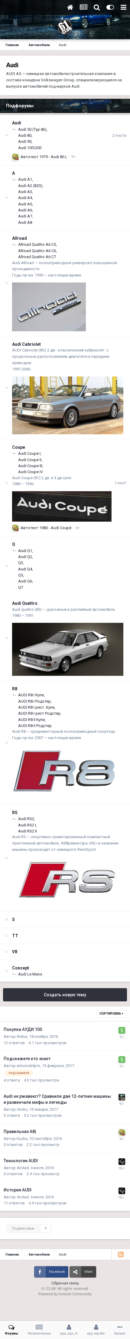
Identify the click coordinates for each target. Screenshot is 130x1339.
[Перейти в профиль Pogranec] (122, 1097)
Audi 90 (24, 141)
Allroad (19, 238)
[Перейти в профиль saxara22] (122, 1030)
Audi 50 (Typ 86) (32, 129)
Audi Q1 (25, 550)
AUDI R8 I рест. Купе (36, 707)
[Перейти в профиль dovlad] (122, 1161)
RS (15, 812)
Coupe (18, 447)
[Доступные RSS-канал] (120, 1254)
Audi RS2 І (27, 825)
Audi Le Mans (30, 974)
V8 (14, 951)
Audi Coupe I (29, 453)
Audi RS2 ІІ (27, 831)
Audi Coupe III (30, 466)
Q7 (20, 587)
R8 (14, 688)
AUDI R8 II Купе (31, 719)
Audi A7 (25, 216)
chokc (22, 1109)
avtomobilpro (28, 1065)
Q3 (20, 562)
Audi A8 (25, 222)
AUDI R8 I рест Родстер (39, 713)
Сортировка (110, 1013)
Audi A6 (25, 210)
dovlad (23, 1168)
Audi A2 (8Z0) (30, 185)
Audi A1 (25, 179)
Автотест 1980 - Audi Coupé (46, 528)
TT (15, 935)
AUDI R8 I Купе (31, 695)
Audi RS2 (26, 818)
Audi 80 (24, 135)
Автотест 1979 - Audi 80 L (44, 156)
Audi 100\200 (29, 147)
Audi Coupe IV (30, 472)
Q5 (20, 575)
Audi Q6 (25, 581)
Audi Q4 (25, 569)
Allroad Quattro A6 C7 (37, 256)
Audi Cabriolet (26, 344)
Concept (20, 968)
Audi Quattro (24, 603)
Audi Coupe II (29, 459)
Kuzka (22, 1138)
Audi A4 (25, 197)
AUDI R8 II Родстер (35, 725)
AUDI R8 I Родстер (34, 701)
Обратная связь (65, 1283)
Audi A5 (25, 204)
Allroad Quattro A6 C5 (37, 244)
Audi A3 (25, 191)
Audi (16, 122)
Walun (22, 1036)
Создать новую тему (65, 994)
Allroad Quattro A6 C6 (37, 250)
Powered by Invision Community (65, 1294)
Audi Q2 (25, 556)
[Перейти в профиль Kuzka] (15, 157)
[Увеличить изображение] (49, 306)
